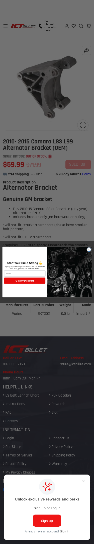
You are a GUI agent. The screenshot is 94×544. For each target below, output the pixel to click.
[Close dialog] (89, 250)
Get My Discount (25, 280)
